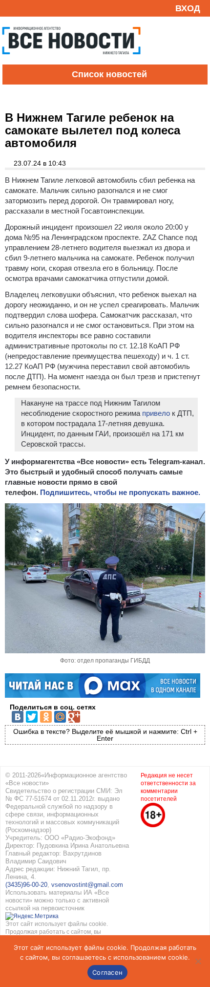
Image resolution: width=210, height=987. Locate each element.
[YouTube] (26, 8)
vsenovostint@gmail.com (87, 884)
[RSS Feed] (11, 8)
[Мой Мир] (60, 717)
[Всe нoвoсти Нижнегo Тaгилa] (71, 62)
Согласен (107, 972)
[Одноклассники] (46, 717)
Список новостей (109, 74)
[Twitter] (32, 717)
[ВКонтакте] (17, 717)
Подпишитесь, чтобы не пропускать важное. (120, 492)
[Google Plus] (74, 717)
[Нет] (198, 961)
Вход (187, 8)
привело (155, 413)
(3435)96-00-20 (26, 884)
